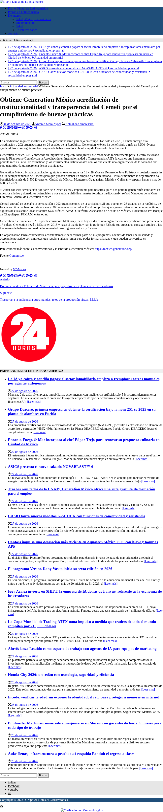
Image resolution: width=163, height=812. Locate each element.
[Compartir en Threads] (35, 127)
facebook (13, 786)
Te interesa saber (26, 30)
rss (9, 793)
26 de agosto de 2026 (24, 682)
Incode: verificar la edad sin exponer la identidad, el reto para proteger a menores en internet (83, 697)
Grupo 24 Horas (35, 799)
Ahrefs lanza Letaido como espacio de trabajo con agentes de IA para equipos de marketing (82, 649)
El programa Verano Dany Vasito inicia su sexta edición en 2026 (60, 569)
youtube (13, 789)
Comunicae (16, 255)
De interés (14, 15)
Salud (19, 26)
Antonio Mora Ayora (48, 124)
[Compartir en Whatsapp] (24, 127)
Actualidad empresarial (79, 124)
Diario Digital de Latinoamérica (28, 8)
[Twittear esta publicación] (5, 127)
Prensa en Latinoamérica (23, 12)
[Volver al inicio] (1, 806)
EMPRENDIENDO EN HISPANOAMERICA (31, 370)
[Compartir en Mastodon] (27, 127)
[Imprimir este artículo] (20, 127)
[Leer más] (34, 401)
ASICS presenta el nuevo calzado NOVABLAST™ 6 (50, 467)
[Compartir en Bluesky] (33, 127)
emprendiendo (25, 22)
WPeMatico (19, 269)
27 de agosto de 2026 (24, 391)
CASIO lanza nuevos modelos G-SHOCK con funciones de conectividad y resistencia (76, 516)
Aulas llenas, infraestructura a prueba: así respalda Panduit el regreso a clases (71, 754)
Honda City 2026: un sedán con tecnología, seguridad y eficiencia (61, 674)
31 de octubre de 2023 (17, 124)
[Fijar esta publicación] (12, 127)
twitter (12, 782)
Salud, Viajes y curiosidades (33, 19)
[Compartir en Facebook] (1, 127)
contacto (13, 33)
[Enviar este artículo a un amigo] (16, 127)
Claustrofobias (59, 799)
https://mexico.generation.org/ (113, 249)
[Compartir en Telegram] (31, 127)
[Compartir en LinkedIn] (8, 127)
